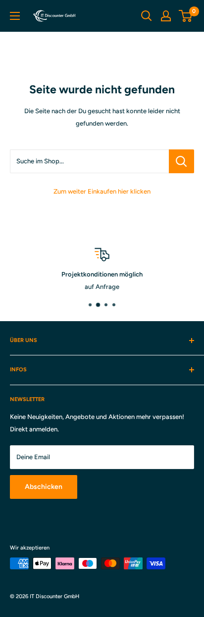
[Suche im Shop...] (181, 161)
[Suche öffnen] (146, 15)
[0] (186, 16)
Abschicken (43, 486)
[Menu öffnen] (15, 16)
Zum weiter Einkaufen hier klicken (102, 191)
